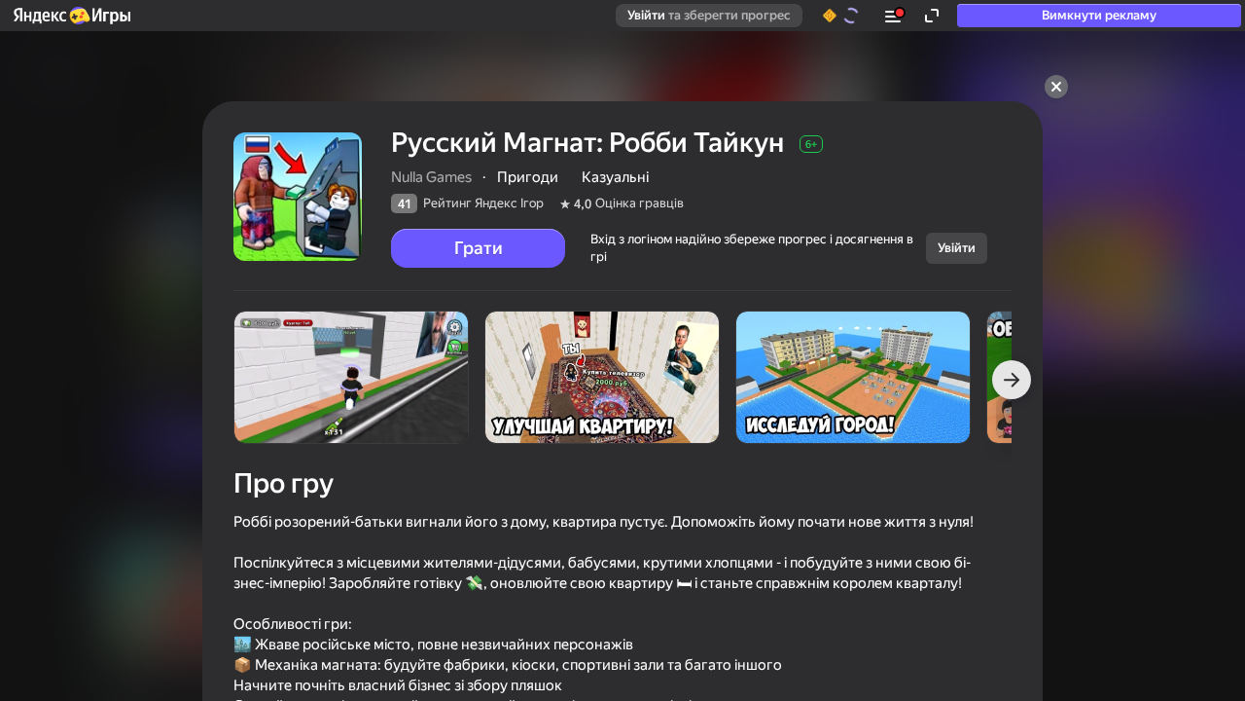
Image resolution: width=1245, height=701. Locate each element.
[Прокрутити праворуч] (1011, 379)
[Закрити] (1056, 86)
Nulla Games (431, 177)
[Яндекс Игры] (71, 15)
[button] (71, 15)
